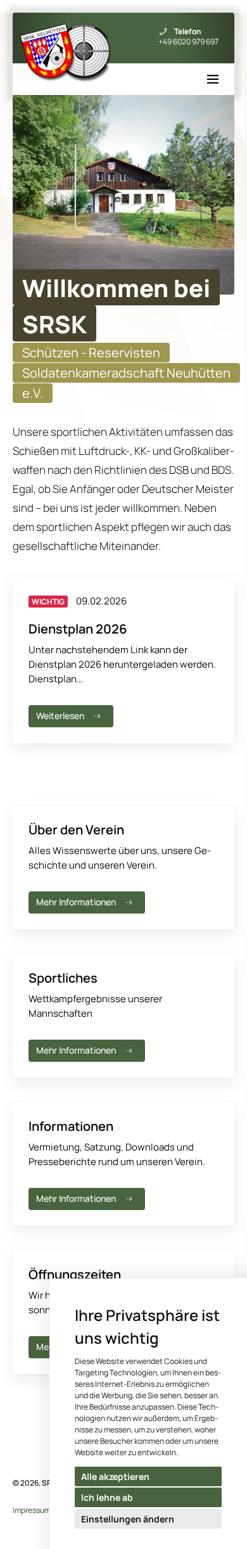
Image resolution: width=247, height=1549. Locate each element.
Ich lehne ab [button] (107, 1497)
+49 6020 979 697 (188, 42)
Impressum (32, 1510)
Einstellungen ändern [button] (127, 1519)
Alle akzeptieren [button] (115, 1476)
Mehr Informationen (76, 902)
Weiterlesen (60, 716)
